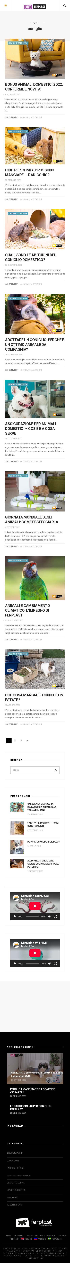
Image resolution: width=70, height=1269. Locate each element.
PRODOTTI (12, 1197)
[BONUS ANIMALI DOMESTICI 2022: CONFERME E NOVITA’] (35, 59)
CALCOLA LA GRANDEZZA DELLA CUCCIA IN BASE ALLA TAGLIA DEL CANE (41, 807)
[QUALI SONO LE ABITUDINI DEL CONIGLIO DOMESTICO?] (35, 229)
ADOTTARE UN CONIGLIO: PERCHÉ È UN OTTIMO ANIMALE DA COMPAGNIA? (34, 345)
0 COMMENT (12, 117)
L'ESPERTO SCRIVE (17, 214)
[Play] (14, 916)
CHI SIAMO (18, 1236)
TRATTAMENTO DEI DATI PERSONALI (41, 1236)
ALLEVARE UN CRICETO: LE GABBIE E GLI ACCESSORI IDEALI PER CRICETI (43, 863)
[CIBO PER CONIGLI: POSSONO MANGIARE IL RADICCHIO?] (35, 145)
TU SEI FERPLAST (15, 1205)
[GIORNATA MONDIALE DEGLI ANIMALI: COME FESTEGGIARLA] (35, 491)
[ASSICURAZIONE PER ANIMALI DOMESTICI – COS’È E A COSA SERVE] (35, 399)
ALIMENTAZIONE (14, 1153)
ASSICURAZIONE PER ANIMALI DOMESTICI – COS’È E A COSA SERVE (30, 429)
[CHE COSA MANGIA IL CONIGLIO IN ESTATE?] (35, 669)
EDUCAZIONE (13, 1161)
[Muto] (49, 916)
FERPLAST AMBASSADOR (19, 1175)
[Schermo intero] (55, 916)
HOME (9, 1236)
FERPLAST (14, 1239)
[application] (35, 906)
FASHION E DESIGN (15, 1168)
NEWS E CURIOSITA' (18, 43)
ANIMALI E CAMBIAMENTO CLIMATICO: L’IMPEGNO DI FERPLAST (27, 610)
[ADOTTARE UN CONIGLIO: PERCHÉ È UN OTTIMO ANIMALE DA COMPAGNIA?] (35, 314)
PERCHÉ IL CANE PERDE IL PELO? (43, 841)
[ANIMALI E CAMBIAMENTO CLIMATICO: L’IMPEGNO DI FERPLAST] (35, 578)
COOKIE (62, 1236)
